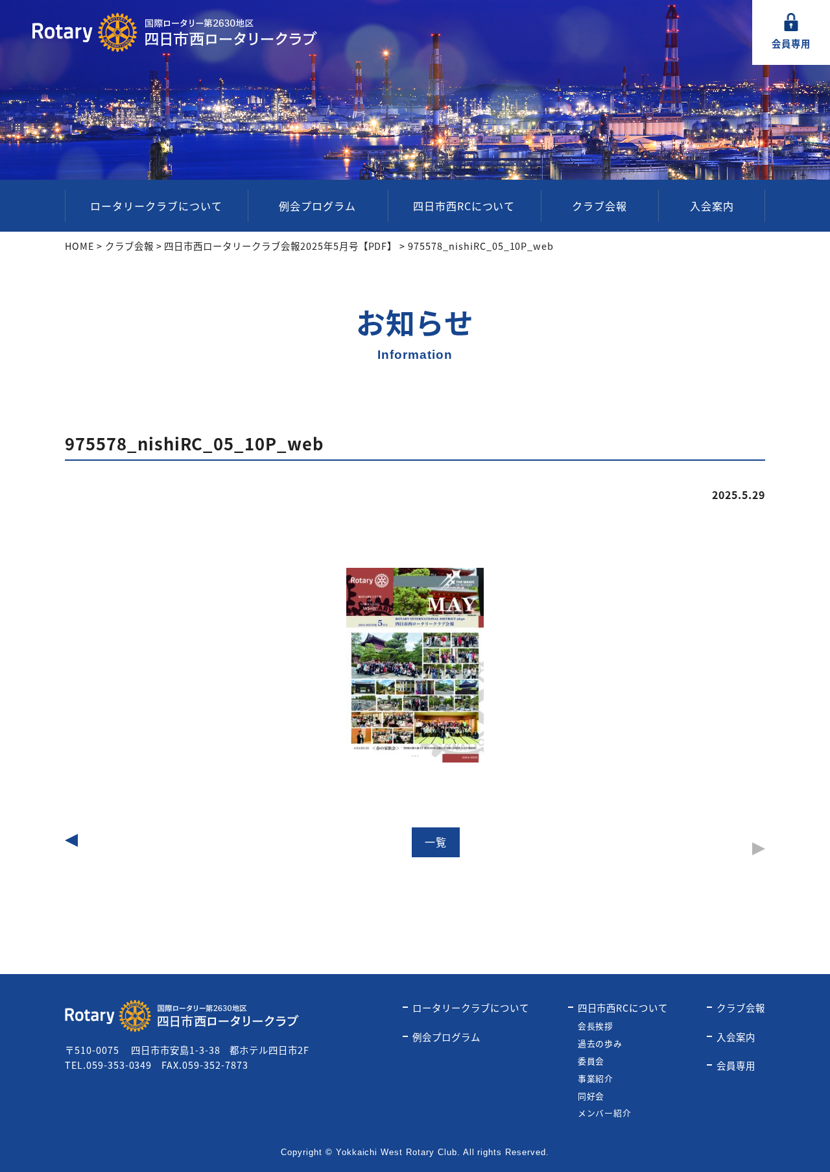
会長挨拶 (596, 1025)
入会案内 (712, 206)
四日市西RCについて (464, 206)
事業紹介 (596, 1078)
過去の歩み (600, 1043)
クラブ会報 (599, 206)
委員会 (591, 1061)
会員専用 (791, 43)
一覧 (436, 841)
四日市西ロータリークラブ (175, 32)
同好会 (591, 1096)
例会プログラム (317, 206)
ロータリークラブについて (156, 206)
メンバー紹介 (605, 1112)
